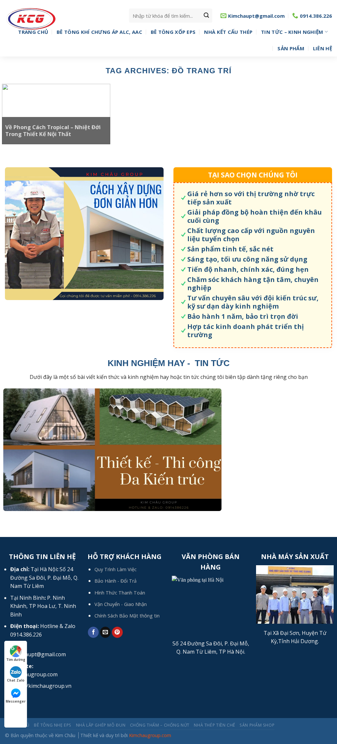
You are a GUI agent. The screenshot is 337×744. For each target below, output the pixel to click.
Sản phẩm (290, 48)
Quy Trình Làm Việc (115, 569)
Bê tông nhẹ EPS (52, 725)
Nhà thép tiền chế (214, 725)
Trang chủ (33, 32)
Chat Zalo (15, 680)
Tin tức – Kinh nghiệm (292, 32)
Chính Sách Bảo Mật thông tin (127, 616)
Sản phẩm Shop (257, 725)
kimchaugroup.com (34, 674)
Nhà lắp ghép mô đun (101, 725)
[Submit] (206, 15)
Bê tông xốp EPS (173, 32)
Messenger (16, 701)
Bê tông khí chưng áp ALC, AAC (99, 32)
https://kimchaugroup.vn (40, 685)
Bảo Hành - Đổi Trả (115, 581)
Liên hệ (322, 48)
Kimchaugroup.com (150, 735)
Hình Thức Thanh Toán (119, 593)
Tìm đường (15, 659)
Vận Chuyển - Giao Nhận (120, 604)
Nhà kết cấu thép (228, 32)
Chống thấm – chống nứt (160, 725)
